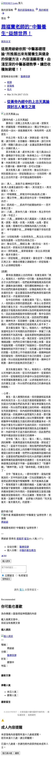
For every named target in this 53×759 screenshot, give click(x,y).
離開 (17, 753)
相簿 (9, 82)
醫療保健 (25, 76)
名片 (9, 89)
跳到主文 (6, 41)
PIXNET (13, 712)
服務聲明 (32, 715)
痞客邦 (20, 538)
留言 (26, 538)
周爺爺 (4, 522)
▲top (3, 555)
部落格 (10, 86)
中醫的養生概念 (27, 550)
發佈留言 (6, 579)
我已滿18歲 (7, 753)
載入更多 (6, 561)
